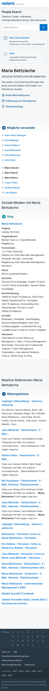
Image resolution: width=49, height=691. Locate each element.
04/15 (10, 675)
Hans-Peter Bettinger (15, 135)
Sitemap (5, 632)
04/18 (33, 671)
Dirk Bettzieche (12, 155)
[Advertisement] (24, 118)
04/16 (4, 675)
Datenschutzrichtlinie (12, 660)
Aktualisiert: (6, 671)
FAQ (15, 652)
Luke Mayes (11, 192)
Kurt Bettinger (12, 140)
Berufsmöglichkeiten (11, 664)
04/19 (27, 671)
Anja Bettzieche (13, 150)
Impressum (30, 664)
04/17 (39, 671)
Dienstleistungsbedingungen (15, 656)
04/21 (15, 671)
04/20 (21, 671)
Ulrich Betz (10, 160)
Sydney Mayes (12, 187)
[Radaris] (8, 3)
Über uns (6, 652)
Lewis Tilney (11, 182)
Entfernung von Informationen (21, 101)
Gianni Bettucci (12, 145)
